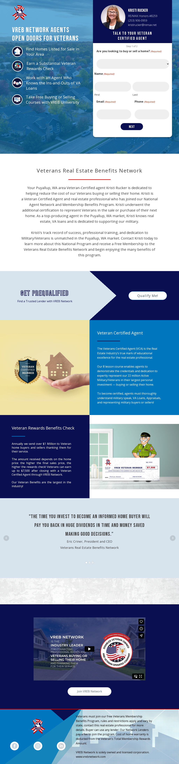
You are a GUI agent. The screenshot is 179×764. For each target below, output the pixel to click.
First (97, 94)
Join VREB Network (89, 691)
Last (135, 94)
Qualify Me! (147, 295)
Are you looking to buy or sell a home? (128, 51)
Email (106, 101)
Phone (145, 101)
